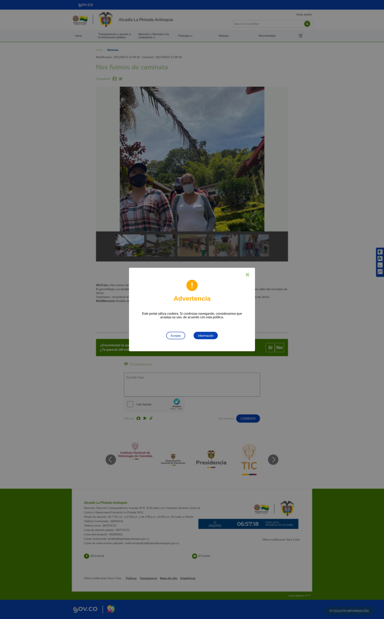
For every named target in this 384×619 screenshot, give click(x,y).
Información (205, 335)
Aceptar (176, 335)
